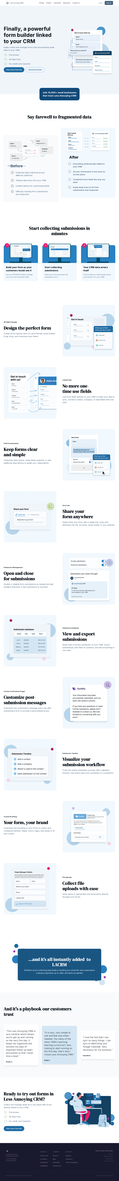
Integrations (44, 1162)
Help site (68, 1156)
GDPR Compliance (108, 1156)
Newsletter (56, 1162)
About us (55, 1156)
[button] (49, 3)
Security (111, 1154)
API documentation (72, 1162)
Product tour (44, 1156)
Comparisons (57, 1166)
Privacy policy (109, 1158)
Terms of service (109, 1161)
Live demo (43, 1159)
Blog (54, 1159)
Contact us (76, 3)
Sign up (109, 3)
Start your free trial (14, 70)
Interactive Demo (35, 70)
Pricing (41, 3)
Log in (100, 3)
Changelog (43, 1166)
